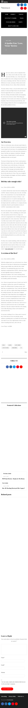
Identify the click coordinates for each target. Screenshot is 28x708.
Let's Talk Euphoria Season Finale (13, 526)
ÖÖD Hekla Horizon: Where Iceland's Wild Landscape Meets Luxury (18, 421)
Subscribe (14, 633)
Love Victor (5, 347)
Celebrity (13, 14)
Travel (22, 18)
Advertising (4, 696)
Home (6, 14)
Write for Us (21, 696)
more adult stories (9, 248)
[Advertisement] (14, 63)
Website (3, 672)
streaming (14, 347)
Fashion (21, 14)
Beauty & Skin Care (13, 26)
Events (21, 22)
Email (3, 665)
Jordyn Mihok (6, 462)
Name (3, 657)
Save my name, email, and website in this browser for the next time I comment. (13, 683)
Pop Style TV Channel (11, 18)
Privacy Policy (12, 696)
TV (21, 347)
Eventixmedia (10, 699)
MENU (6, 2)
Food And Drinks (11, 22)
